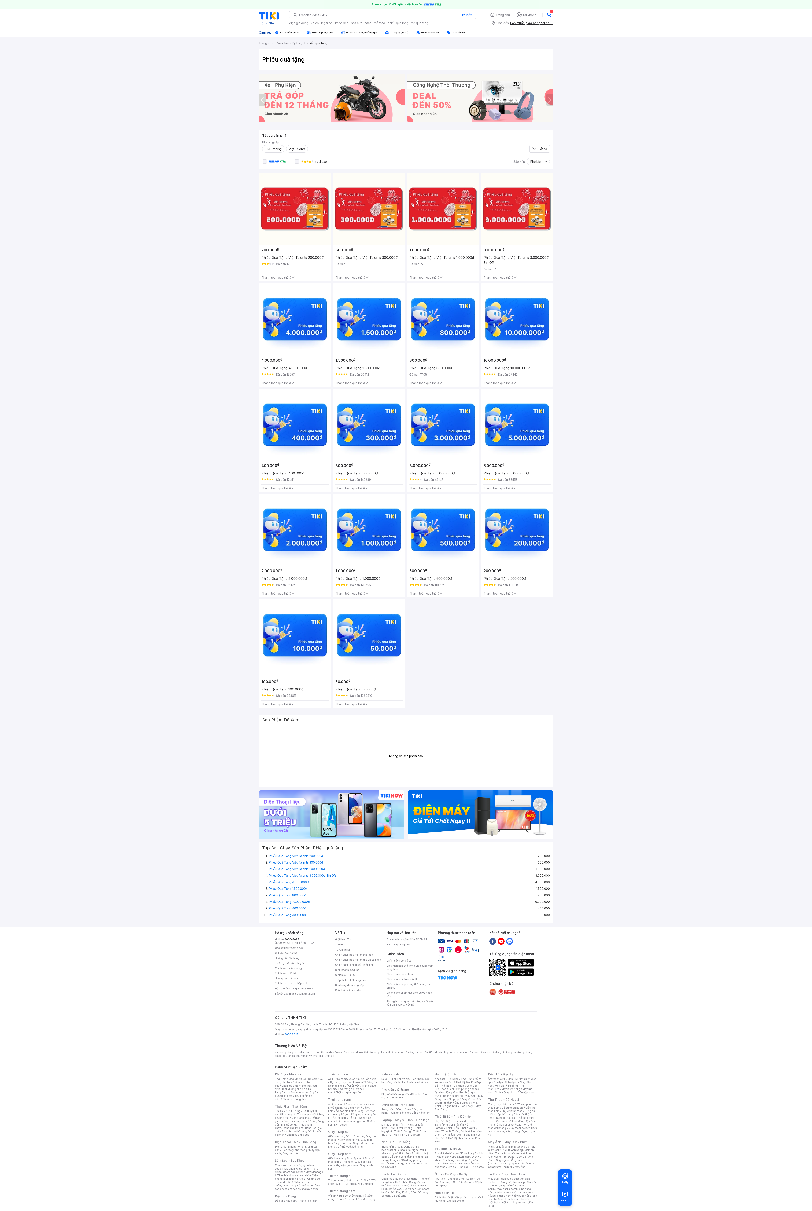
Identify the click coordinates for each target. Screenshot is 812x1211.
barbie (330, 1052)
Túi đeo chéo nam (350, 1195)
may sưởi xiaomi (507, 1188)
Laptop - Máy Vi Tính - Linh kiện (405, 1120)
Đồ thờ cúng (395, 1163)
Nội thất (399, 1153)
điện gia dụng (298, 23)
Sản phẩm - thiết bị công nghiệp (459, 1101)
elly (382, 1052)
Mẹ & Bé (458, 1092)
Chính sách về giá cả (399, 960)
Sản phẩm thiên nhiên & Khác (296, 1177)
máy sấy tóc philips (514, 1182)
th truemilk (317, 1052)
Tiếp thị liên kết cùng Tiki (350, 980)
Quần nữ (354, 1078)
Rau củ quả (288, 1114)
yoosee (487, 1052)
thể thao (379, 23)
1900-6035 (292, 939)
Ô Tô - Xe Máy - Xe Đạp (452, 1174)
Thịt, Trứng (293, 1111)
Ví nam (332, 1195)
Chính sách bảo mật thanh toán (354, 954)
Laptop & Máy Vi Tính (463, 1099)
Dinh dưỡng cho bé (293, 1089)
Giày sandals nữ (349, 1139)
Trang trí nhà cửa (391, 1146)
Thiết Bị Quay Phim (509, 1163)
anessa (475, 1052)
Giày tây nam (354, 1158)
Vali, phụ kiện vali (419, 1082)
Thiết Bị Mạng (402, 1131)
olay (497, 1052)
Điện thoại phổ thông (294, 1150)
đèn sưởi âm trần (505, 1202)
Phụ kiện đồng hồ (399, 1112)
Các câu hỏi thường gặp (289, 947)
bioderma (371, 1052)
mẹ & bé (327, 23)
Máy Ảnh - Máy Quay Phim (507, 1142)
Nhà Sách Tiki (445, 1192)
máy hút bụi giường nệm (510, 1194)
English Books (456, 1200)
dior (289, 1052)
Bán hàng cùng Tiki (398, 944)
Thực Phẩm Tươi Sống (291, 1106)
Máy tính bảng (291, 1153)
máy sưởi (493, 1178)
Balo (384, 1078)
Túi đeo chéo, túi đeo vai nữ (345, 1180)
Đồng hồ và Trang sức (397, 1104)
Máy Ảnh (520, 1166)
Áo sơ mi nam (352, 1107)
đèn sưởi (506, 1178)
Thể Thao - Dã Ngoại (503, 1099)
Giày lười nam (336, 1158)
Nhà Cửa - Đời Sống (395, 1142)
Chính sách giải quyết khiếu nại (354, 964)
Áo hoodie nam (345, 1111)
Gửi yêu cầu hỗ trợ (286, 953)
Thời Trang (467, 1078)
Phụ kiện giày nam (347, 1165)
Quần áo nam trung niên (350, 1121)
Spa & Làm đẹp (460, 1156)
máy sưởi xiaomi (515, 1192)
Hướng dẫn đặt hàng (287, 958)
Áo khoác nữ (356, 1082)
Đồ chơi (312, 1078)
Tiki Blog (340, 944)
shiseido (280, 1055)
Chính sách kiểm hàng (288, 968)
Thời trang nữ (338, 1074)
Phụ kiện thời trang (395, 1089)
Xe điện (470, 1178)
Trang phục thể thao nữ (502, 1104)
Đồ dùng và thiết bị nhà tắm (406, 1156)
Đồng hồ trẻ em (421, 1112)
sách (368, 23)
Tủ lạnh (499, 1082)
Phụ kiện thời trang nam (404, 1096)
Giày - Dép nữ (338, 1132)
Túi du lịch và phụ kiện (402, 1078)
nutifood (431, 1052)
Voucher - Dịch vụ (448, 1148)
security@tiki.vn (305, 993)
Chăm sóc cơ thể (293, 1172)
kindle (443, 1052)
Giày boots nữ (342, 1143)
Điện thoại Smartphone (289, 1146)
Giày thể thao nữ (518, 1128)
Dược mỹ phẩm (308, 1188)
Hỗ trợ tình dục (305, 1185)
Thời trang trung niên (348, 1092)
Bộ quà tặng (399, 1195)
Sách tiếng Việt (444, 1197)
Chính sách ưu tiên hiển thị (402, 979)
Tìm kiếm (466, 15)
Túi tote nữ (350, 1183)
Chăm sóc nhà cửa (298, 1134)
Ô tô (455, 1182)
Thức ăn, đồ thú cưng (294, 1131)
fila (321, 1055)
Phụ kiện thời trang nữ (394, 1094)
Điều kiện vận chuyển (348, 990)
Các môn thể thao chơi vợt (512, 1123)
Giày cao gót (336, 1136)
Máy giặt (500, 1085)
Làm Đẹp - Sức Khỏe (289, 1160)
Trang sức (387, 1109)
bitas (528, 1052)
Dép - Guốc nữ (355, 1136)
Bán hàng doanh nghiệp (349, 985)
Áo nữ (331, 1078)
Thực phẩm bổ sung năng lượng (512, 1129)
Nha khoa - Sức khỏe (457, 1163)
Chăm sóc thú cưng (393, 1178)
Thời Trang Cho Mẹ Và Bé (290, 1078)
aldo (410, 1052)
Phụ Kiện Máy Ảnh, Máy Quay (506, 1146)
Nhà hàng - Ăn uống (455, 1160)
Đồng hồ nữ (403, 1109)
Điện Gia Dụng (285, 1196)
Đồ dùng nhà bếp (285, 1200)
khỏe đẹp (341, 23)
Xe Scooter (467, 1182)
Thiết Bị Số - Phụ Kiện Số (453, 1116)
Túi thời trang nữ (340, 1176)
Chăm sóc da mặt (285, 1165)
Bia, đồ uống (288, 1124)
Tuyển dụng (342, 949)
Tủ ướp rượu (526, 1092)
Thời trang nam (339, 1099)
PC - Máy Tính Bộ (398, 1134)
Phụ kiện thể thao (512, 1111)
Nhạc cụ (410, 1163)
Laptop (415, 1134)
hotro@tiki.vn (306, 988)
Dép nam (347, 1161)
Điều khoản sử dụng (347, 969)
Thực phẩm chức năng (295, 1168)
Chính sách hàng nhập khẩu (292, 983)
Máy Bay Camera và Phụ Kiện (511, 1165)
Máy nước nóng (511, 1089)
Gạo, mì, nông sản (295, 1121)
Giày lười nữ (360, 1143)
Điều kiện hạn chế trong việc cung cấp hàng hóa (410, 967)
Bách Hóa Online (393, 1174)
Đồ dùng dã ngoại (512, 1107)
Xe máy (446, 1182)
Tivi (497, 1089)
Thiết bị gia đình (307, 1200)
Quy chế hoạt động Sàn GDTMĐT (407, 939)
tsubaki (329, 1055)
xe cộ (315, 23)
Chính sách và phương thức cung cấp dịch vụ (409, 986)
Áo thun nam (335, 1104)
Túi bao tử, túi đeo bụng (360, 1199)
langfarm (293, 1055)
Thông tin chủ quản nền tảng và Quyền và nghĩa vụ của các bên (410, 1003)
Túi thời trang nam (341, 1191)
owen (339, 1052)
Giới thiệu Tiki (343, 939)
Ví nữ (367, 1180)
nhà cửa (356, 23)
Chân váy (354, 1085)
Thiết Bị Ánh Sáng (512, 1150)
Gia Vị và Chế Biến (399, 1185)
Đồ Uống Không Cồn (403, 1192)
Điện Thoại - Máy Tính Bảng (295, 1142)
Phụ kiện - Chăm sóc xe (449, 1178)
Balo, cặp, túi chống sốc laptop (405, 1080)
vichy (313, 1055)
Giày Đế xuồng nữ (352, 1146)
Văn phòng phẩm (465, 1197)
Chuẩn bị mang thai (294, 1099)
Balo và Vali (390, 1074)
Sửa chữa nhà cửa (399, 1150)
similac (506, 1052)
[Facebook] (492, 941)
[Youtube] (501, 941)
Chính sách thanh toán (400, 974)
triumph (419, 1052)
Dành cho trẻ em (293, 1128)
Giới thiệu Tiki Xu (345, 975)
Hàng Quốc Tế (445, 1074)
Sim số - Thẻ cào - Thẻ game (466, 1166)
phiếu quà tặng (398, 23)
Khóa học (467, 1153)
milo (388, 1052)
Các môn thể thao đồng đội (512, 1121)
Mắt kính (415, 1094)
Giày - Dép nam (339, 1154)
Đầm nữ (342, 1078)
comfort (518, 1052)
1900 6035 (291, 1034)
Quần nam (352, 1104)
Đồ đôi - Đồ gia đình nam (355, 1114)
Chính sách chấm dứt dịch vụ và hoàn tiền (409, 994)
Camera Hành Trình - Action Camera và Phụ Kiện (511, 1153)
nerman (453, 1052)
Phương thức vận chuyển (290, 963)
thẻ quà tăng (419, 23)
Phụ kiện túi (366, 1183)
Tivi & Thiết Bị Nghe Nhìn (456, 1104)
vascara (280, 1052)
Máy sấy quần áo (506, 1092)
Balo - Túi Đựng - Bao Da (510, 1156)
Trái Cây (280, 1111)
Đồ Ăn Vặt (395, 1188)
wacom (464, 1052)
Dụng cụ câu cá (505, 1117)
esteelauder (301, 1052)
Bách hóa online (453, 1095)
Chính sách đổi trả (285, 973)
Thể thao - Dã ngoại (452, 1085)
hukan (304, 1055)
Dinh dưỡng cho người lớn (297, 1092)
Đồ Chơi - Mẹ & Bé (288, 1074)
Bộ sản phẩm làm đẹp (297, 1187)
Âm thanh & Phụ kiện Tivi (503, 1078)
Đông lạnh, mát (300, 1117)
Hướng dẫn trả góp (286, 978)
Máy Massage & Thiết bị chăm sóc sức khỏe (299, 1173)
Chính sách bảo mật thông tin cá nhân (358, 959)
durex (359, 1052)
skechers (399, 1052)
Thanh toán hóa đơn (447, 1153)
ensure (349, 1052)
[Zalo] (509, 941)
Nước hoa (289, 1185)
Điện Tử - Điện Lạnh (502, 1074)
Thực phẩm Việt (306, 1114)
